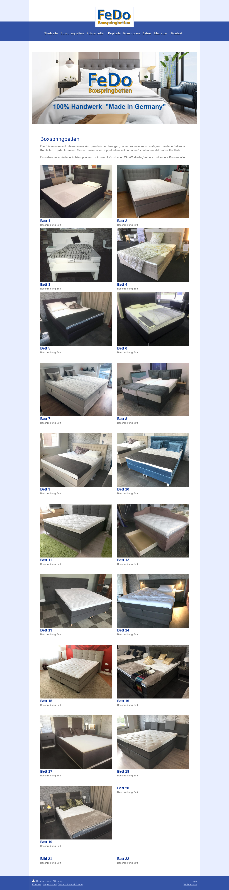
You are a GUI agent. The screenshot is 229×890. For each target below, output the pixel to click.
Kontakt (36, 884)
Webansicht (190, 884)
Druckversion (43, 881)
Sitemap (57, 881)
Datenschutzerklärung (70, 884)
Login (194, 881)
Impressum (49, 884)
